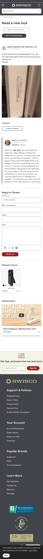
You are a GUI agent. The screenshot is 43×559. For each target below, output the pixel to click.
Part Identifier (13, 482)
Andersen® (11, 457)
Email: (4, 215)
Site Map (10, 494)
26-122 (17, 150)
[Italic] (9, 247)
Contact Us (12, 486)
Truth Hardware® (14, 465)
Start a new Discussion (14, 35)
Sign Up (33, 368)
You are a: (6, 195)
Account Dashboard (15, 429)
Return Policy (12, 400)
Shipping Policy (13, 396)
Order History (12, 433)
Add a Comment (13, 128)
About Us (11, 490)
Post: (4, 225)
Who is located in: (9, 205)
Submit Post (10, 254)
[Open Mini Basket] (39, 5)
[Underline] (13, 247)
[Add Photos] (17, 247)
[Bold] (5, 247)
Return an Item (13, 437)
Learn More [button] (33, 550)
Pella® (9, 461)
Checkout (11, 441)
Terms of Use (12, 408)
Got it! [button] (6, 555)
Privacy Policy (13, 404)
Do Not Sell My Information (18, 412)
